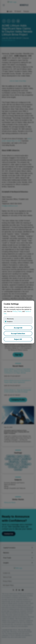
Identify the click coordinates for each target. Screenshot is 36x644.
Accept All (18, 328)
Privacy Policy (17, 311)
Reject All (18, 339)
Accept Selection (18, 333)
